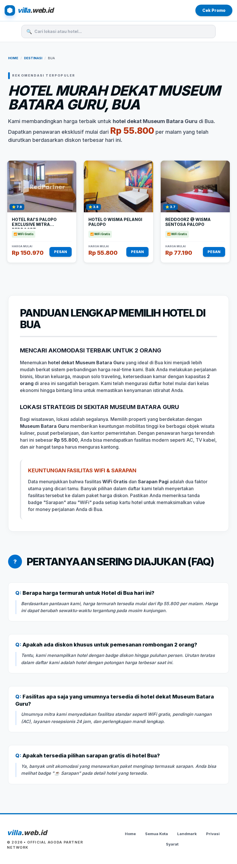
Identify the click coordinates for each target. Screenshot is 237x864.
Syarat (172, 844)
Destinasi (33, 58)
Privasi (213, 833)
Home (13, 58)
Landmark (187, 833)
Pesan (60, 252)
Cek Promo (213, 10)
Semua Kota (156, 833)
